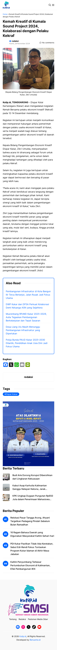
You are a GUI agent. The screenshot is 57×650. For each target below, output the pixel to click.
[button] (50, 5)
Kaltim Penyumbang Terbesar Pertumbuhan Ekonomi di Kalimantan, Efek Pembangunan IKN (30, 565)
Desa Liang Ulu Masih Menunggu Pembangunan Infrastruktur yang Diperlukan (23, 330)
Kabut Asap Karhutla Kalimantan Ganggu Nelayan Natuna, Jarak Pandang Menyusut (29, 489)
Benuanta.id (35, 640)
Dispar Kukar (11, 394)
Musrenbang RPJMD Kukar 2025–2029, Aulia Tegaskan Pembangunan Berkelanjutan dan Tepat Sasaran (26, 317)
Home (5, 14)
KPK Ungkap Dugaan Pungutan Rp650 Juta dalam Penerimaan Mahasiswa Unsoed (32, 499)
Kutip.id (22, 636)
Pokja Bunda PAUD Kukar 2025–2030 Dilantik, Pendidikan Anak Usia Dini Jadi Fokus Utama (26, 343)
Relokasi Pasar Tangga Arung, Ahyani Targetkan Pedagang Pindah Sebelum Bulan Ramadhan (30, 521)
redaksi (15, 41)
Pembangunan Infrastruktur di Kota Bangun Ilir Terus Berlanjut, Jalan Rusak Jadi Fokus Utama (28, 294)
